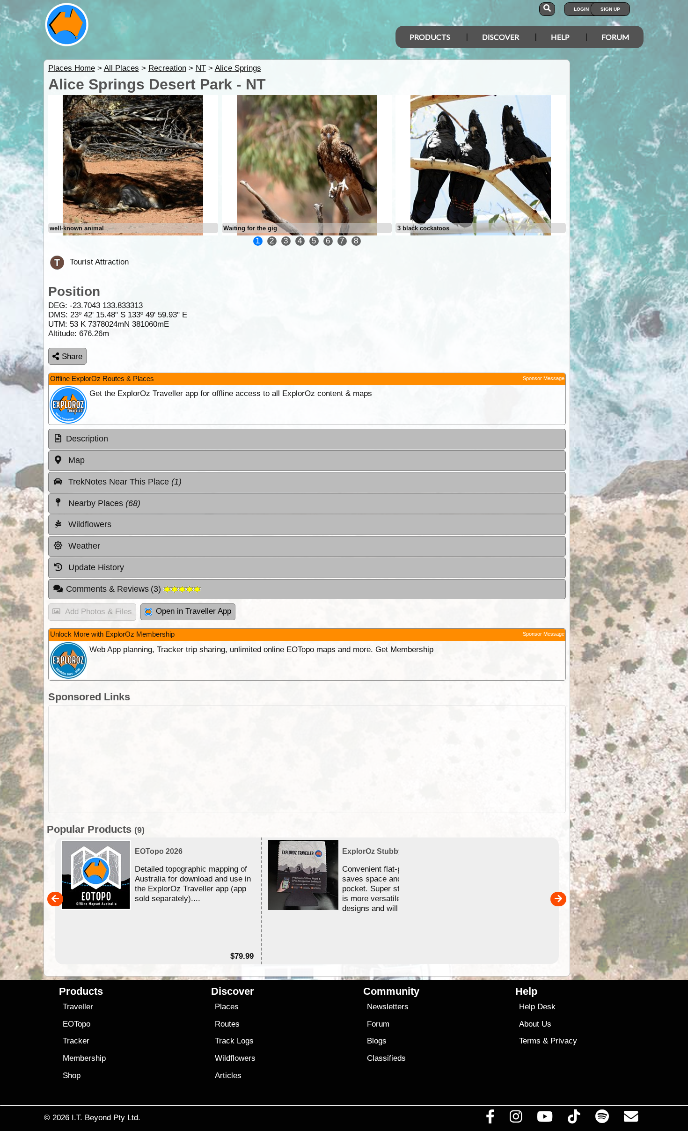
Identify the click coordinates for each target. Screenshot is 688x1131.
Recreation (167, 68)
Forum (615, 36)
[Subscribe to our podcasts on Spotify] (602, 1119)
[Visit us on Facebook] (490, 1119)
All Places (121, 68)
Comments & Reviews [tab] (115, 589)
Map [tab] (75, 460)
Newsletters (388, 1006)
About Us (535, 1024)
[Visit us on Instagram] (515, 1119)
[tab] (307, 439)
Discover (500, 36)
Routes (227, 1024)
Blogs (377, 1040)
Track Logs (234, 1040)
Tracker (76, 1040)
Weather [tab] (83, 546)
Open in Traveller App (193, 611)
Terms (530, 1040)
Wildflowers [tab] (88, 524)
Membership (84, 1058)
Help (560, 36)
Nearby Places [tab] (103, 503)
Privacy (563, 1040)
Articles (228, 1075)
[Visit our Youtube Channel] (545, 1119)
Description (87, 438)
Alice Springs (238, 68)
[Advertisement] (307, 759)
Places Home (71, 68)
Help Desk (537, 1006)
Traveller (78, 1006)
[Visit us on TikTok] (574, 1119)
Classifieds (386, 1058)
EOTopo (76, 1024)
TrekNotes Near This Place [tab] (124, 481)
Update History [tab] (95, 567)
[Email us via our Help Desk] (630, 1119)
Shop (72, 1075)
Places (227, 1006)
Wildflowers (235, 1058)
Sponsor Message (543, 378)
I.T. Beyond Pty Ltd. (106, 1117)
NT (201, 68)
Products (430, 36)
